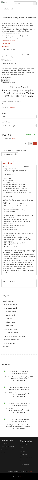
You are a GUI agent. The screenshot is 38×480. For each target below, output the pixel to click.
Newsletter (4, 453)
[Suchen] (34, 3)
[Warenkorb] (30, 9)
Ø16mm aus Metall (10, 304)
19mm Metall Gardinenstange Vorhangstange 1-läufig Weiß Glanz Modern (19, 393)
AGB (21, 448)
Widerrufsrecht (24, 464)
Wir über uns (4, 443)
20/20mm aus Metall (11, 333)
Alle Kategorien (9, 9)
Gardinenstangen (8, 301)
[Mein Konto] (35, 9)
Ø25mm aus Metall (10, 329)
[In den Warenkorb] (35, 143)
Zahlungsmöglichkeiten (7, 446)
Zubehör (5, 347)
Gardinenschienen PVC (11, 340)
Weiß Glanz (12, 108)
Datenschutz (5, 44)
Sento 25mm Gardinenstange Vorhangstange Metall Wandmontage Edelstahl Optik (19, 377)
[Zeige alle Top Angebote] (36, 364)
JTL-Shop (22, 477)
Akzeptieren (7, 60)
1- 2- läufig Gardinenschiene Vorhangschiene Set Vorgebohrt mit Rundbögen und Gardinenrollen (19, 425)
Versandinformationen (7, 450)
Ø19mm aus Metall (10, 308)
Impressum (5, 47)
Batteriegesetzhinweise (26, 461)
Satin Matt (9, 318)
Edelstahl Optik (11, 311)
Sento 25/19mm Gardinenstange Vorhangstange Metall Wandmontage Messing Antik (19, 409)
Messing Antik (10, 315)
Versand (14, 138)
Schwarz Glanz (10, 322)
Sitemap (22, 451)
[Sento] (6, 2)
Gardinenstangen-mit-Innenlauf (14, 336)
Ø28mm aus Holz (9, 343)
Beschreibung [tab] (7, 163)
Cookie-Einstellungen (8, 41)
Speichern (5, 80)
